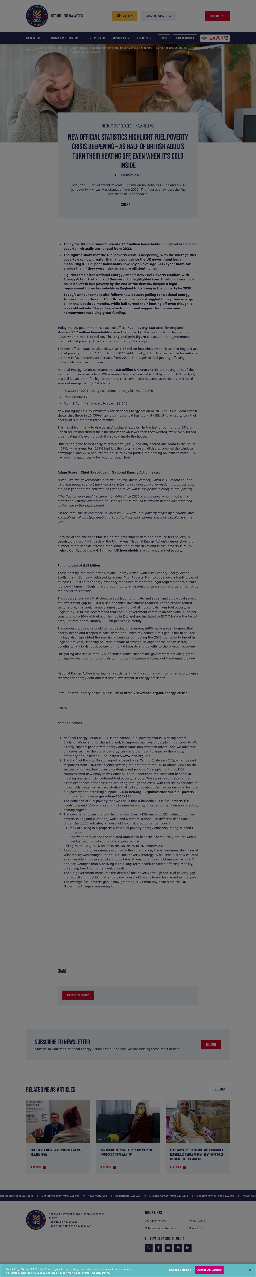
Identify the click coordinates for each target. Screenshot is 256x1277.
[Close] (250, 1270)
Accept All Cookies (209, 1270)
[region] (128, 1270)
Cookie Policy (101, 1273)
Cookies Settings (180, 1270)
